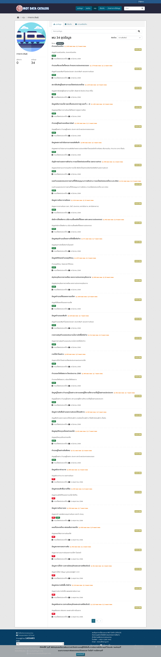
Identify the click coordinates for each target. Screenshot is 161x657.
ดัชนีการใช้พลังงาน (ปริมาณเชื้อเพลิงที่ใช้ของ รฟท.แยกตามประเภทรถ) (77, 219)
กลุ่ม (95, 8)
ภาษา (18, 641)
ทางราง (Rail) (33, 17)
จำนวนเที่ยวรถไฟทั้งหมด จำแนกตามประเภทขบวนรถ (70, 65)
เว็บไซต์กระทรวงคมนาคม (25, 633)
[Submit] (142, 8)
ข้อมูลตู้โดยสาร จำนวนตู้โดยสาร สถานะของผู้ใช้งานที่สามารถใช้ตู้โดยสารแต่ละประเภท (82, 392)
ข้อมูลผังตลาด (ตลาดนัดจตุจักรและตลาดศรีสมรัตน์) (71, 604)
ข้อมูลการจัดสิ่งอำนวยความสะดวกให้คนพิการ (68, 412)
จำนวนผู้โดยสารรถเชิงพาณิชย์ (63, 123)
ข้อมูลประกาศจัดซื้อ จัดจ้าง (62, 585)
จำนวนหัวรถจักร (58, 46)
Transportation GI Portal (26, 635)
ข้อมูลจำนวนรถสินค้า (59, 315)
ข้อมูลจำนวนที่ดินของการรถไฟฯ (63, 296)
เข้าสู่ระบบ (141, 2)
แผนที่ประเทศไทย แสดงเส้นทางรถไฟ (65, 527)
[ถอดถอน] (62, 43)
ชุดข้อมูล (80, 8)
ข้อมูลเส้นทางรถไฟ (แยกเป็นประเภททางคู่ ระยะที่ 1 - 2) (71, 104)
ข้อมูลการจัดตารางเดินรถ (61, 200)
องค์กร (88, 8)
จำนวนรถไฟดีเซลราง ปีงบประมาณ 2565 (66, 373)
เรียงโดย (113, 38)
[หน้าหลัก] (18, 17)
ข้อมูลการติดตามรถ (59, 508)
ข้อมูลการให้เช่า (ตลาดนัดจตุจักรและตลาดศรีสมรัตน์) (71, 565)
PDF (53, 479)
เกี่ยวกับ (102, 8)
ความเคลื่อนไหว (82, 24)
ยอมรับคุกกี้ (80, 654)
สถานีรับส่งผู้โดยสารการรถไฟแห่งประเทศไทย (68, 84)
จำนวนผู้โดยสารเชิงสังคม (61, 450)
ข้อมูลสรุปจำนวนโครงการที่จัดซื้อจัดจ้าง (66, 238)
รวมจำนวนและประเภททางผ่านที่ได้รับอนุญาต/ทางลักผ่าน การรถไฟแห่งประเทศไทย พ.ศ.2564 (85, 181)
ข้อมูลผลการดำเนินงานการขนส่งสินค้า (66, 142)
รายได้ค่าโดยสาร (58, 354)
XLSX (53, 56)
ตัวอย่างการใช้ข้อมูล (114, 8)
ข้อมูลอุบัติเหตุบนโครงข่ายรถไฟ (63, 431)
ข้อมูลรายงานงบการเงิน (61, 546)
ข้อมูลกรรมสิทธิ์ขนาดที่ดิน (61, 488)
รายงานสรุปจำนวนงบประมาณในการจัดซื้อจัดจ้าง (70, 335)
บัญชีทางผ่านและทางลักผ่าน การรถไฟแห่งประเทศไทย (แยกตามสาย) (77, 161)
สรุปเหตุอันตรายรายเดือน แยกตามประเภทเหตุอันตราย (72, 277)
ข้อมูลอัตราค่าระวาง (59, 469)
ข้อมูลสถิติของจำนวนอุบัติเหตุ (63, 258)
